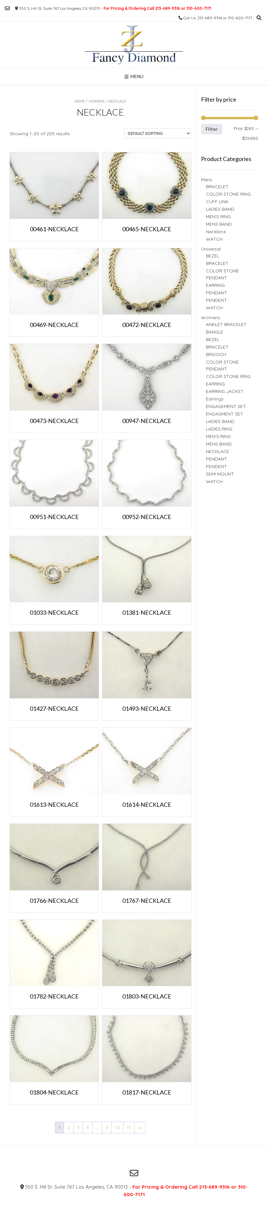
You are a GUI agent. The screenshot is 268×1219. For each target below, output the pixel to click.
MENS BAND (219, 224)
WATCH (214, 239)
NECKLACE (217, 451)
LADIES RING (219, 429)
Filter (212, 129)
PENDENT (216, 300)
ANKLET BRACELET (226, 324)
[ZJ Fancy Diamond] (134, 44)
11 (129, 1127)
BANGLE (214, 332)
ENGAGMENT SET (224, 414)
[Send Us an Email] (7, 8)
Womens (96, 101)
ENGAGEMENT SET (226, 406)
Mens (206, 180)
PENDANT (216, 293)
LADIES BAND (220, 209)
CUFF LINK (217, 201)
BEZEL (212, 256)
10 (117, 1127)
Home (80, 101)
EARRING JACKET (224, 391)
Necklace (216, 232)
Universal (211, 249)
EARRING (215, 285)
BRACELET (217, 186)
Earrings (215, 399)
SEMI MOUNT (220, 474)
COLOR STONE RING (228, 194)
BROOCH (216, 354)
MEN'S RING (218, 216)
